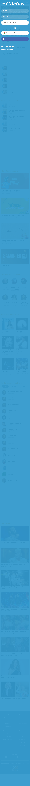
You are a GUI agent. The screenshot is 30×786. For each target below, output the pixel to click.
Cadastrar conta (7, 50)
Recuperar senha (7, 46)
